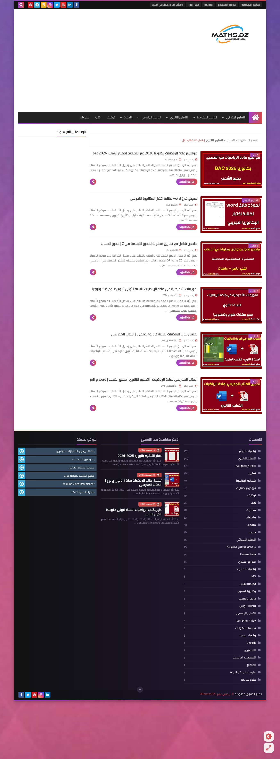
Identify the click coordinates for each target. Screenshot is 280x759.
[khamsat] (44, 5)
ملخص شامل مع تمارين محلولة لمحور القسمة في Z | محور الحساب (149, 243)
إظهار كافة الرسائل (193, 140)
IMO (253, 576)
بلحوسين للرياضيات (83, 459)
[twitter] (57, 5)
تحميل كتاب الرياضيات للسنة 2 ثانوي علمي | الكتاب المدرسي (154, 334)
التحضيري (250, 650)
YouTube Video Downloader (78, 483)
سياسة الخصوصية (250, 4)
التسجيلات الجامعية (244, 657)
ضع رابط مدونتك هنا (82, 492)
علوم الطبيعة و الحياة (243, 672)
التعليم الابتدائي (246, 539)
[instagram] (50, 5)
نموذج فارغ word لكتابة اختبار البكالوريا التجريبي (163, 198)
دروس (252, 532)
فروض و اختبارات (246, 488)
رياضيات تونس (247, 606)
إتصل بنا (208, 4)
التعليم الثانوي (179, 117)
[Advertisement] (140, 81)
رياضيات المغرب (246, 569)
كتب (97, 117)
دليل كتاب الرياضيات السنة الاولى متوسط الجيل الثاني (134, 512)
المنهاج (251, 664)
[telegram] (37, 5)
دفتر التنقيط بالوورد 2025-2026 (140, 455)
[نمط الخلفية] (269, 748)
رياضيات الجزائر (247, 451)
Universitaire (248, 554)
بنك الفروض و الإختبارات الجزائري (75, 451)
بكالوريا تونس (248, 583)
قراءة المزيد (186, 181)
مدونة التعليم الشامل (81, 467)
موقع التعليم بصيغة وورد (79, 475)
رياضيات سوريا (247, 635)
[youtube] (63, 5)
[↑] (140, 690)
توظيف (111, 117)
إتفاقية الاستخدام (227, 4)
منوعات (84, 117)
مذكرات (251, 510)
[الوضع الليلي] (269, 736)
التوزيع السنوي (247, 561)
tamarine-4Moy (246, 620)
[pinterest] (30, 5)
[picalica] (54, 695)
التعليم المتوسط (207, 117)
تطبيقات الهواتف (245, 628)
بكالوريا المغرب (247, 591)
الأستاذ (128, 117)
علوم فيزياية (248, 679)
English (251, 642)
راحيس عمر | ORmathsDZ (215, 694)
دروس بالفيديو (247, 598)
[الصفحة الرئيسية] (255, 117)
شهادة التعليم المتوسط (241, 547)
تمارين (252, 473)
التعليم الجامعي (151, 117)
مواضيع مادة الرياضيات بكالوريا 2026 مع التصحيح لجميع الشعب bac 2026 (145, 153)
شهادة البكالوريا (246, 480)
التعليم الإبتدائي (236, 117)
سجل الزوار (193, 4)
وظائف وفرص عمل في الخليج (167, 4)
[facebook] (76, 5)
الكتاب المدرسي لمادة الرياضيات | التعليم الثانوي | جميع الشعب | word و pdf (143, 379)
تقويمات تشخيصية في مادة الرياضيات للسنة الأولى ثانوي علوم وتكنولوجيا (144, 289)
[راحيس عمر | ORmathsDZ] (232, 29)
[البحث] (21, 5)
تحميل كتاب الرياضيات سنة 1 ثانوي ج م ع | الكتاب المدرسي (133, 482)
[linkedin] (70, 5)
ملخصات (251, 517)
